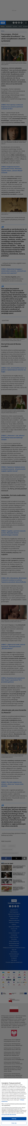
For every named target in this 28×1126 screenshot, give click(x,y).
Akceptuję (14, 1118)
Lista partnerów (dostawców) (9, 1114)
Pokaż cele (14, 1123)
